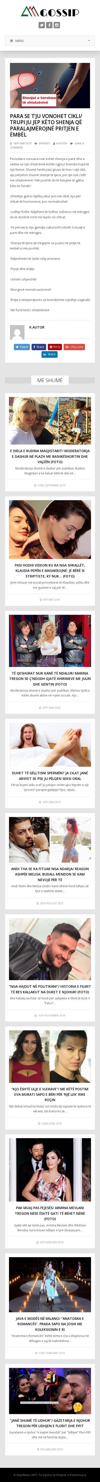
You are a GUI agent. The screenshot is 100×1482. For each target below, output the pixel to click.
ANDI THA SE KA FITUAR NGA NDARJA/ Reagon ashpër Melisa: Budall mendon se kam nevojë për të (50, 874)
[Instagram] (57, 25)
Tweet (24, 347)
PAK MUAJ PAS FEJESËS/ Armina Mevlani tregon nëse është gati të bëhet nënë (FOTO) (50, 1213)
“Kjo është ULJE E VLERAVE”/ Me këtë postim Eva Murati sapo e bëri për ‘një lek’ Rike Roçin (49, 1094)
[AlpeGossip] (50, 11)
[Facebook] (49, 25)
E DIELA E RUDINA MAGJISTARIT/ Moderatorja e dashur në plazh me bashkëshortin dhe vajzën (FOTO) (50, 456)
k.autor (61, 143)
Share (40, 347)
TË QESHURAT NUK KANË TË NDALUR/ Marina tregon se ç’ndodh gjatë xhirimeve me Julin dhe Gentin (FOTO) (50, 678)
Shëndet (44, 143)
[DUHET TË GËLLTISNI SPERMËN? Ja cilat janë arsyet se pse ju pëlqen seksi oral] (50, 745)
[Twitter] (42, 25)
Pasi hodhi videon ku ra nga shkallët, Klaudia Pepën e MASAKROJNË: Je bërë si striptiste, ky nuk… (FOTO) (50, 570)
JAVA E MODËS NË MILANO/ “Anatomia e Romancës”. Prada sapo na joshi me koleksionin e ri (50, 1324)
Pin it (56, 347)
